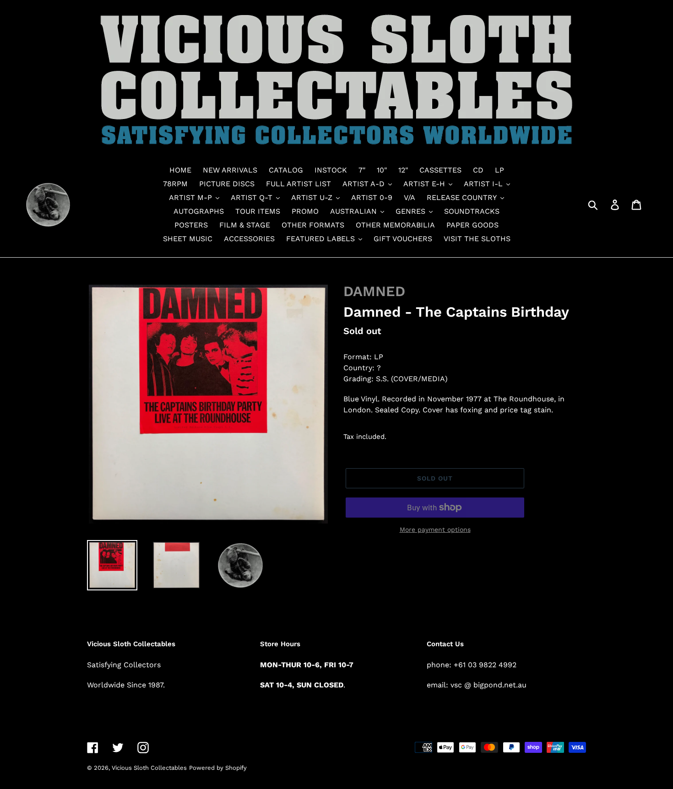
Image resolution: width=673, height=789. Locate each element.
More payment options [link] (435, 529)
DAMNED (374, 291)
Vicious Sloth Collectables (149, 767)
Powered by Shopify (218, 767)
